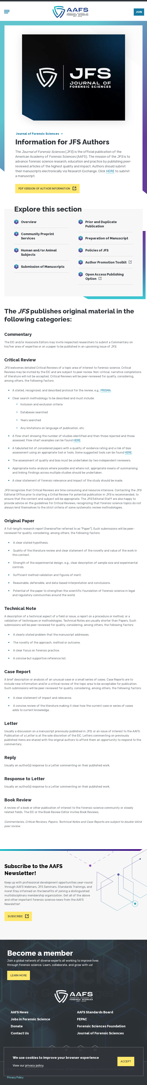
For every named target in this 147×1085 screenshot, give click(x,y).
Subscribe (15, 916)
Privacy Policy (15, 1077)
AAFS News (19, 1012)
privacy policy (34, 1065)
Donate (17, 1026)
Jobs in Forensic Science (30, 1019)
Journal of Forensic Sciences (37, 133)
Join (139, 12)
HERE (110, 171)
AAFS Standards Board (95, 1012)
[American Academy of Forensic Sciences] (70, 12)
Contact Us (20, 1033)
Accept (126, 1061)
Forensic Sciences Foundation (101, 1026)
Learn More (18, 975)
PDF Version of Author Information (44, 188)
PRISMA (106, 390)
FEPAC (82, 1019)
